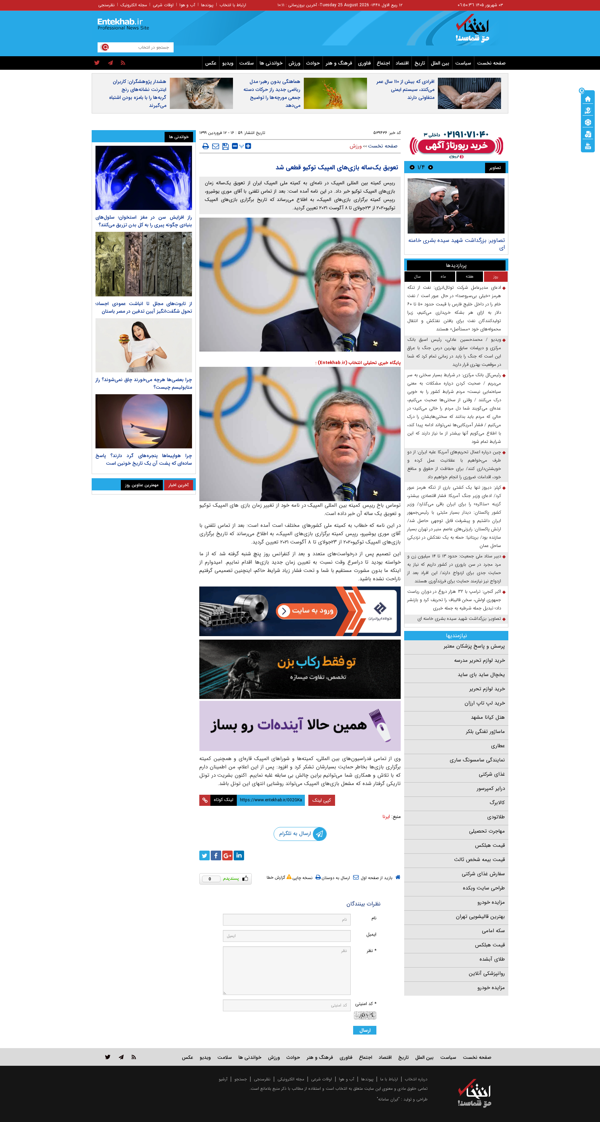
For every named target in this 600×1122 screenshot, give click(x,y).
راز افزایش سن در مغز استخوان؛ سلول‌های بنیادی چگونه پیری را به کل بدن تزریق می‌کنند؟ (143, 221)
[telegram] (110, 63)
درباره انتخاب (416, 1079)
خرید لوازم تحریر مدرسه (479, 660)
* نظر (371, 950)
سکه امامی (493, 931)
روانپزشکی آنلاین (487, 973)
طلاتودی (496, 817)
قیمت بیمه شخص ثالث (479, 859)
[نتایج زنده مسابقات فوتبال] (588, 145)
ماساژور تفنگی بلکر (485, 731)
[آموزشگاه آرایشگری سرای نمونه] (300, 726)
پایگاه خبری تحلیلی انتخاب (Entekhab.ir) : (358, 362)
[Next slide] (412, 167)
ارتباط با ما (389, 1079)
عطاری (498, 746)
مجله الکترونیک (133, 5)
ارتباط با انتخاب (232, 5)
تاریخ (420, 63)
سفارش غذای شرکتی (483, 874)
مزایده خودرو (491, 902)
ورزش (294, 63)
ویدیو (227, 63)
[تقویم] (588, 133)
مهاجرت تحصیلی (487, 831)
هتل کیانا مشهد (488, 717)
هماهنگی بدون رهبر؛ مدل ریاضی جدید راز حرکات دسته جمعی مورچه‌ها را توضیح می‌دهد (271, 93)
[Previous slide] (430, 167)
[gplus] (227, 855)
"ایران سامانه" (388, 1099)
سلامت (246, 63)
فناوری (364, 63)
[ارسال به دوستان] (215, 146)
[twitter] (97, 63)
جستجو (240, 1079)
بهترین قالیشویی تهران (480, 916)
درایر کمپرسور (491, 788)
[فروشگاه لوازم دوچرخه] (300, 669)
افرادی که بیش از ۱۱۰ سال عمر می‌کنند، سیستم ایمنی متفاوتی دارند (405, 89)
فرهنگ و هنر (339, 63)
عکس (210, 63)
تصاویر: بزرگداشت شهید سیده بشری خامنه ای (456, 244)
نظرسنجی (106, 5)
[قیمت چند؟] (588, 110)
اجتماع (383, 63)
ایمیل (371, 934)
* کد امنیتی (365, 1003)
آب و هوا (187, 5)
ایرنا (386, 816)
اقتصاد (402, 63)
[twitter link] (107, 1057)
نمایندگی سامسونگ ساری (477, 760)
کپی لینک (321, 800)
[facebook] (216, 855)
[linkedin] (239, 855)
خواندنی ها (271, 63)
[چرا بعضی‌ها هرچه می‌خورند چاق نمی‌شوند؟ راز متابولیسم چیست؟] (143, 345)
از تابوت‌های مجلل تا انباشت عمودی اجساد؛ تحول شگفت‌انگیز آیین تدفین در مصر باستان (143, 307)
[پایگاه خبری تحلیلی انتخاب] (478, 31)
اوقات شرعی (163, 5)
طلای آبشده (492, 959)
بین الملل (440, 63)
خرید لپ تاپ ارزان (485, 703)
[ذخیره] (225, 146)
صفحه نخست (491, 63)
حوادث (313, 63)
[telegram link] (121, 1057)
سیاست (463, 63)
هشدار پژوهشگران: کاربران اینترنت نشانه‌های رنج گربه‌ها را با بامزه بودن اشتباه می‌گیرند (137, 93)
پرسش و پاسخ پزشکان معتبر (474, 646)
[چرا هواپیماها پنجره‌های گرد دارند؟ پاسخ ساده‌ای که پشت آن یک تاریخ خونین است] (143, 421)
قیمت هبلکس (490, 845)
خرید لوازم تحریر (487, 689)
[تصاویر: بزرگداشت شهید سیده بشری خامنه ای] (456, 206)
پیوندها (207, 5)
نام (374, 918)
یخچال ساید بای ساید (481, 674)
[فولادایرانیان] (300, 611)
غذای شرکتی (492, 774)
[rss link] (134, 1057)
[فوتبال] (588, 122)
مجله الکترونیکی (290, 1079)
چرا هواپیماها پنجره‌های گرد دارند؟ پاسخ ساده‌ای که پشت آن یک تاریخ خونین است (143, 459)
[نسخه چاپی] (205, 146)
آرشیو (223, 1079)
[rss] (123, 63)
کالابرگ (497, 803)
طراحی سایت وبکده (484, 888)
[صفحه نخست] (588, 98)
